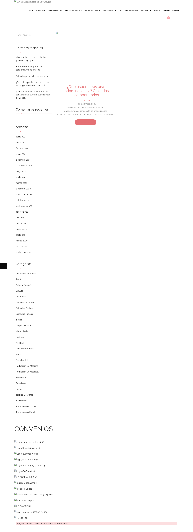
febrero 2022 (22, 148)
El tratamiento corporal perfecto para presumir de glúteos (31, 68)
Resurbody (21, 377)
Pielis (18, 354)
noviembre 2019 (23, 252)
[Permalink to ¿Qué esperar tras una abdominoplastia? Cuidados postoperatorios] (85, 56)
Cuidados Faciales (24, 314)
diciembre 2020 (23, 188)
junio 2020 (21, 223)
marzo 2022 (21, 142)
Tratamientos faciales (26, 412)
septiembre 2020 (24, 206)
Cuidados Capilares (25, 308)
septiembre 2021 (24, 165)
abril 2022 (20, 136)
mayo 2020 (21, 229)
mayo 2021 (21, 171)
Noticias (20, 337)
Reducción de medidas (27, 366)
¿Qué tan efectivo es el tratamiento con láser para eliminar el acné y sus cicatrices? (33, 94)
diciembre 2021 (23, 160)
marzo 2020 (22, 240)
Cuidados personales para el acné (32, 76)
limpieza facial (23, 325)
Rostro (19, 389)
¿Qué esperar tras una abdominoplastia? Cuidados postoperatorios (85, 91)
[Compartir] (16, 528)
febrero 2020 (22, 246)
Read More (84, 122)
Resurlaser (21, 383)
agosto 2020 (22, 212)
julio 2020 (20, 217)
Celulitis (19, 291)
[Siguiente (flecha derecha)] (3, 266)
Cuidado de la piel (25, 302)
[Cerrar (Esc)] (23, 528)
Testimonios (22, 400)
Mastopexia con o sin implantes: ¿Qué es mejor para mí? (31, 59)
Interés (19, 320)
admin (87, 100)
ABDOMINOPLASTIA (26, 273)
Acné (18, 279)
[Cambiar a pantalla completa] (10, 528)
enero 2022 (21, 154)
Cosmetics (21, 296)
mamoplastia (22, 331)
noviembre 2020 (24, 194)
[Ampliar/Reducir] (3, 528)
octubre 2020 (22, 200)
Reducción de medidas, (27, 372)
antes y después (24, 285)
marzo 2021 (21, 183)
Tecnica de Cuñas (24, 395)
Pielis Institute (22, 360)
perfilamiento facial (25, 348)
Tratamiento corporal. (26, 406)
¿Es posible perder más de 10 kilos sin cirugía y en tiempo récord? (32, 84)
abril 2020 (20, 235)
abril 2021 (20, 177)
